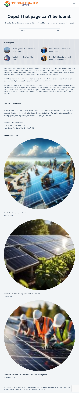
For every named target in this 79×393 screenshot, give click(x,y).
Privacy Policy (9, 389)
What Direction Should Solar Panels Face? (59, 50)
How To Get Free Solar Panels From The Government (60, 58)
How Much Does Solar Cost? (15, 125)
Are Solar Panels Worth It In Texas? (22, 58)
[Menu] (74, 4)
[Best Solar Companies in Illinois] (39, 173)
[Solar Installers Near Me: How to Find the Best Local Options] (39, 335)
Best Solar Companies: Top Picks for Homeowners (22, 294)
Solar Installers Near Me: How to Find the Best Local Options (25, 375)
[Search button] (58, 30)
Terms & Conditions (63, 387)
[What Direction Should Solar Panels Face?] (44, 50)
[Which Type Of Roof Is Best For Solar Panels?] (7, 50)
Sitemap (18, 389)
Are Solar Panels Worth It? (14, 123)
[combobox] (37, 30)
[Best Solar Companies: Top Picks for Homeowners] (39, 254)
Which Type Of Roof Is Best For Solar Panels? (23, 50)
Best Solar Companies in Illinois (15, 213)
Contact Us (27, 389)
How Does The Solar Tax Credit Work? (19, 128)
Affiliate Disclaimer (38, 389)
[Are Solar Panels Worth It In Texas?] (7, 58)
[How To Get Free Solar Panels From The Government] (44, 58)
